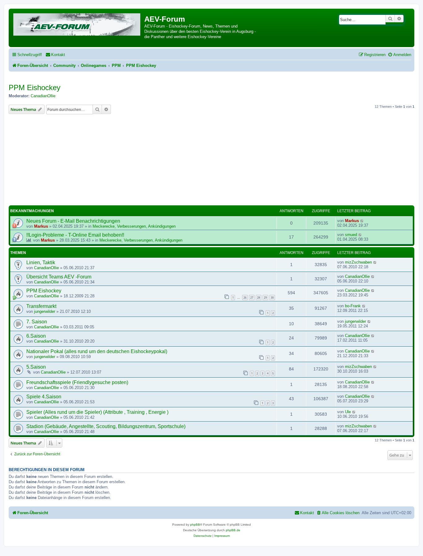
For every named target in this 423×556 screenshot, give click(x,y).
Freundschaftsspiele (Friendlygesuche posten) (77, 382)
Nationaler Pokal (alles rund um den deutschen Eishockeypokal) (96, 351)
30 (272, 298)
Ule (348, 411)
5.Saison (36, 367)
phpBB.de (233, 530)
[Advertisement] (211, 160)
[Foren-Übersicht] (77, 23)
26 (244, 298)
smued (351, 234)
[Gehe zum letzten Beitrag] (362, 220)
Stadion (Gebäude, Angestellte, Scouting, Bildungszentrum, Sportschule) (105, 426)
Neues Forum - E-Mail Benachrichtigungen (73, 221)
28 (258, 298)
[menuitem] (55, 54)
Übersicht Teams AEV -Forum (58, 276)
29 (265, 298)
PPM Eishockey (34, 87)
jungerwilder (44, 311)
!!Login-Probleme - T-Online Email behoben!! (75, 235)
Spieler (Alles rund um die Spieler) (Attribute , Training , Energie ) (97, 412)
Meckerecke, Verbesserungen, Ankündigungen (134, 226)
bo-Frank (353, 306)
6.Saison (36, 336)
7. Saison (36, 321)
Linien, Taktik (40, 262)
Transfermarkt (41, 306)
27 (251, 298)
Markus (41, 226)
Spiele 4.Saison (43, 396)
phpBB (195, 524)
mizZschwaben (358, 262)
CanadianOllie (43, 96)
